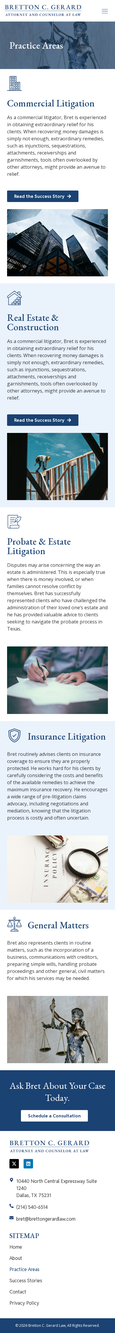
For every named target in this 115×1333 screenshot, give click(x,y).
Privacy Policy (24, 1303)
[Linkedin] (28, 1163)
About (15, 1258)
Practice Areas (24, 1269)
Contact (17, 1292)
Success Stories (25, 1281)
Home (15, 1247)
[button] (104, 11)
